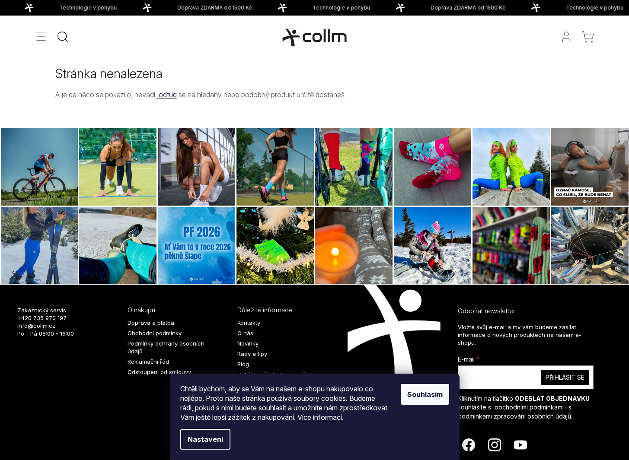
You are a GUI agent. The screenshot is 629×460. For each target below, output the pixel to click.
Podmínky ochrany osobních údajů (166, 347)
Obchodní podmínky (155, 333)
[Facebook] (468, 445)
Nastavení (205, 439)
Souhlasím (425, 394)
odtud (167, 94)
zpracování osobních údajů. (533, 416)
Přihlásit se (565, 377)
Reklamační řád (148, 361)
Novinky (248, 343)
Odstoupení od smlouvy (159, 371)
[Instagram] (494, 445)
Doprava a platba (151, 322)
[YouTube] (520, 445)
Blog (243, 364)
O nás (245, 333)
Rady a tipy (252, 353)
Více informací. (320, 417)
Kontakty (248, 322)
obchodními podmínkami (529, 407)
